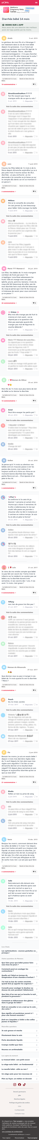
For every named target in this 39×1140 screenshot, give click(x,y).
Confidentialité (19, 1110)
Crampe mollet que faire (12, 1045)
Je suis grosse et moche (12, 1031)
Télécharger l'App (29, 9)
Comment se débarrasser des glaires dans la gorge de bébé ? (17, 1002)
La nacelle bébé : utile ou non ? (15, 1069)
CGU (19, 1106)
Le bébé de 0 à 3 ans (10, 79)
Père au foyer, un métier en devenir (17, 1079)
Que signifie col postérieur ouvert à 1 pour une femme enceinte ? (17, 1014)
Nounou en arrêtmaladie (12, 1050)
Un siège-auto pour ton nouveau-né (17, 1074)
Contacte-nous (19, 1114)
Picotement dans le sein (12, 1035)
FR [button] (36, 3)
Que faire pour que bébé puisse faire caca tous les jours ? (17, 964)
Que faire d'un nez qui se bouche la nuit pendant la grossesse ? (19, 995)
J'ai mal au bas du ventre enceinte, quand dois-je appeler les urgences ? (17, 983)
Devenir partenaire (19, 1092)
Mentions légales (19, 1099)
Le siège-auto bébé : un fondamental (17, 1064)
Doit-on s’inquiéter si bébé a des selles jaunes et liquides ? (18, 1021)
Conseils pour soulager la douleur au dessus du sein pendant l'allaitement (17, 989)
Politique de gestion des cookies (19, 1103)
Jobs (19, 1095)
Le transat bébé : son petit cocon (16, 1060)
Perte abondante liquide (12, 1040)
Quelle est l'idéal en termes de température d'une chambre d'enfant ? (18, 976)
